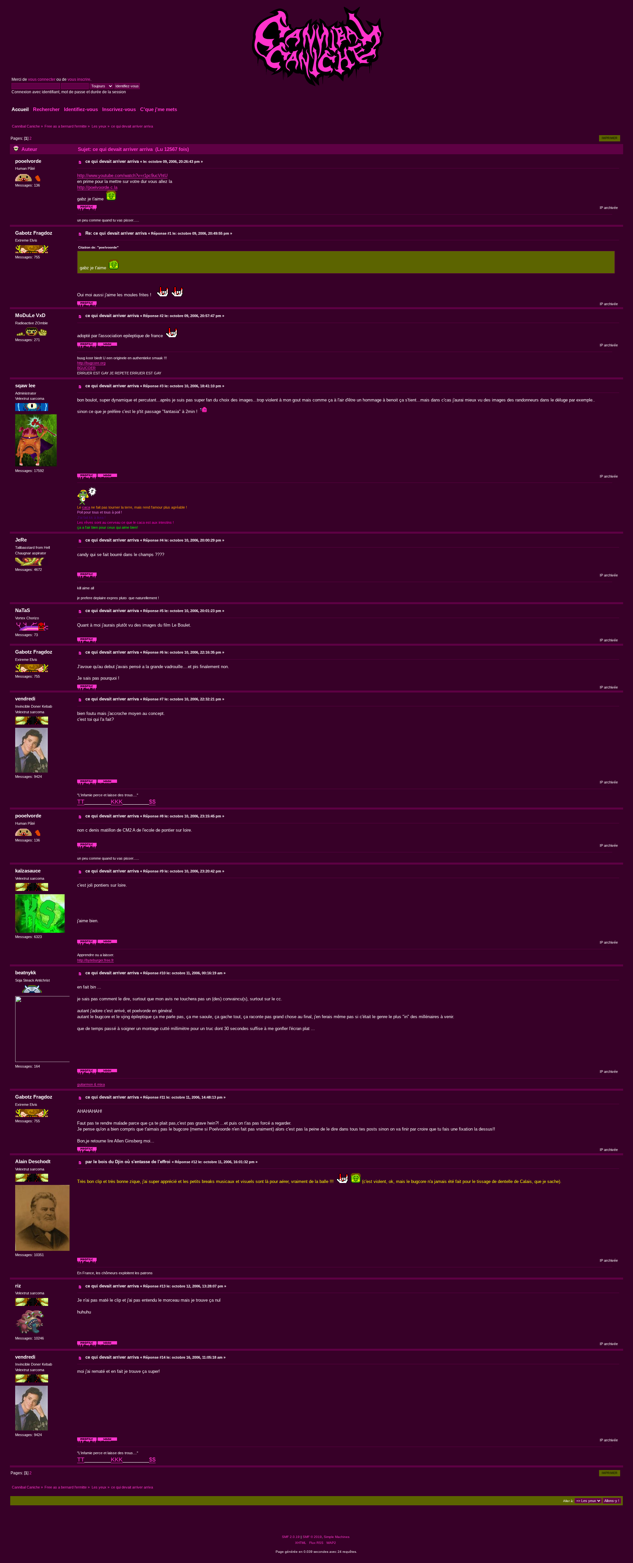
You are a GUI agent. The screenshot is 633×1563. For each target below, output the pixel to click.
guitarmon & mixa (91, 1084)
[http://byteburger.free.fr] (107, 944)
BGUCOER (86, 368)
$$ (152, 801)
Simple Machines (336, 1537)
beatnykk (25, 972)
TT (80, 801)
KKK (117, 801)
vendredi (25, 698)
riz (18, 1285)
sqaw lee (25, 385)
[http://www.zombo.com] (107, 1346)
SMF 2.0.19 (291, 1537)
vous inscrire (79, 79)
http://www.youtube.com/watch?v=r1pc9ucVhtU (122, 175)
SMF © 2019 (312, 1537)
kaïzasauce (28, 870)
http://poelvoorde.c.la (97, 187)
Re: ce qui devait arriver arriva (116, 233)
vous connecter (41, 79)
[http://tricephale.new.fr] (107, 1074)
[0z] (107, 478)
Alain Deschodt (32, 1161)
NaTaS (22, 610)
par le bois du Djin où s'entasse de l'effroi (127, 1161)
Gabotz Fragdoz (33, 233)
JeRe (21, 540)
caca (86, 507)
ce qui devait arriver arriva (112, 161)
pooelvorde (28, 161)
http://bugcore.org (91, 363)
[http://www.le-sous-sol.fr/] (107, 784)
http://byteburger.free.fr (95, 960)
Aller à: (568, 1501)
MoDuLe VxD (30, 315)
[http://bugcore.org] (107, 347)
